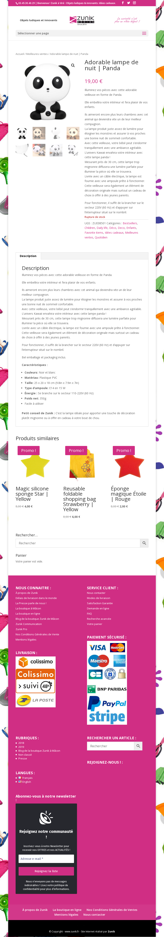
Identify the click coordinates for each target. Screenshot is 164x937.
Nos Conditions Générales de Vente (37, 634)
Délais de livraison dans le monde (36, 598)
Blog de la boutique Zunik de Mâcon (37, 619)
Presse (22, 758)
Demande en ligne (98, 608)
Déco (112, 228)
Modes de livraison (98, 598)
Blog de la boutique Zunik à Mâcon (39, 750)
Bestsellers (130, 223)
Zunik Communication (29, 624)
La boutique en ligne (28, 613)
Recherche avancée (99, 619)
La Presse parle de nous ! (31, 603)
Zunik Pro (21, 629)
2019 (21, 747)
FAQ (89, 613)
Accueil (20, 54)
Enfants (131, 228)
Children (90, 228)
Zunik (111, 931)
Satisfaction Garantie (100, 603)
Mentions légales (26, 639)
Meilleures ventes (37, 54)
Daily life (102, 228)
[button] (73, 65)
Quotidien (101, 237)
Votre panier (94, 624)
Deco (121, 228)
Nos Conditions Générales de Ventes (112, 910)
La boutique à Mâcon (28, 608)
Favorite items (94, 232)
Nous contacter (96, 593)
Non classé (25, 754)
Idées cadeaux (114, 232)
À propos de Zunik (27, 593)
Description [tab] (28, 256)
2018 (21, 743)
